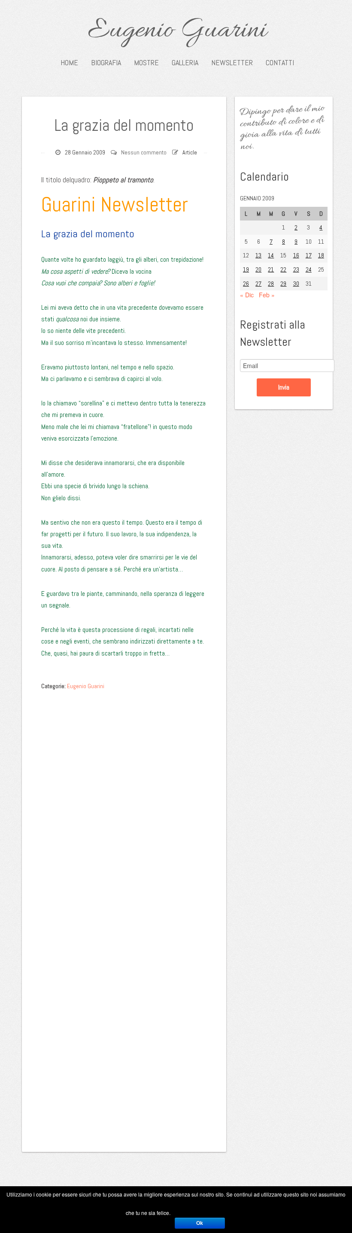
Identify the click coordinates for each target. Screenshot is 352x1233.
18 (321, 255)
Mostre (146, 62)
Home (69, 62)
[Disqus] (124, 802)
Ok (199, 1223)
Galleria (185, 62)
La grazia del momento (124, 125)
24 (309, 269)
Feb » (267, 294)
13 (258, 255)
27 (258, 283)
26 (246, 283)
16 (296, 255)
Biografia (106, 62)
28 (271, 283)
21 (271, 269)
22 (283, 269)
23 (296, 269)
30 (296, 283)
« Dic (247, 294)
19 (246, 269)
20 (258, 269)
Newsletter (232, 62)
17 (309, 255)
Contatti (280, 62)
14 (271, 255)
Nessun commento (144, 152)
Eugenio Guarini (177, 31)
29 (283, 283)
